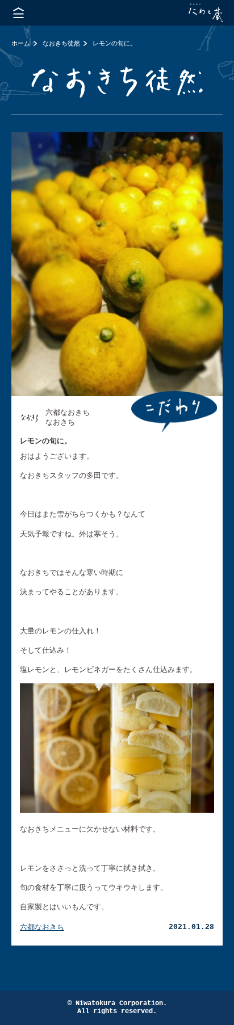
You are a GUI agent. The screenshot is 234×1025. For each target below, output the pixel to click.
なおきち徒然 (61, 43)
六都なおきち (42, 927)
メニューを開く (18, 13)
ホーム (20, 43)
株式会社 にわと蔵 (206, 12)
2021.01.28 (191, 927)
